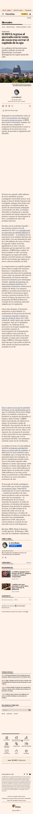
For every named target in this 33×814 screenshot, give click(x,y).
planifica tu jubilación (6, 747)
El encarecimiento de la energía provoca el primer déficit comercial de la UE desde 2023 (16, 676)
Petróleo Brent (28, 10)
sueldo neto (26, 740)
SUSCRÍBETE (24, 14)
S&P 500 (16, 10)
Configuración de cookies (7, 798)
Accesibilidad (27, 798)
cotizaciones (7, 753)
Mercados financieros (7, 600)
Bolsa (3, 27)
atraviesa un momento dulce (15, 487)
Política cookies (21, 796)
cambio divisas (16, 746)
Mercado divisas (10, 27)
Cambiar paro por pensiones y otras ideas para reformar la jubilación (20, 587)
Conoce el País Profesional (16, 760)
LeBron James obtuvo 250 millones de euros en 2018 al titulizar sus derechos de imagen (15, 696)
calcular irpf (7, 740)
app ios (16, 753)
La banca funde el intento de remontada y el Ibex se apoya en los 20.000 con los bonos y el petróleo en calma (16, 689)
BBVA (16, 600)
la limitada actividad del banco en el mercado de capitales (15, 449)
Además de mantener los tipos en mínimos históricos (15, 283)
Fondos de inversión (21, 27)
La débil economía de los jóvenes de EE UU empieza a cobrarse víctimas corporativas (21, 574)
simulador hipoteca (16, 740)
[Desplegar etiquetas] (30, 599)
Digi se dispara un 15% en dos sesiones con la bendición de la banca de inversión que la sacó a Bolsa (16, 682)
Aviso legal (14, 796)
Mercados (7, 22)
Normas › (29, 562)
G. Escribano (16, 97)
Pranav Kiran (15, 579)
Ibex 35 (4, 10)
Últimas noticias (7, 672)
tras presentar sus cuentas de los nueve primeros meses (15, 119)
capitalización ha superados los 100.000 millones (16, 231)
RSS (11, 800)
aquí (27, 611)
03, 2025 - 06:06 (16, 99)
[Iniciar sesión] (30, 14)
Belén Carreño (15, 591)
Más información (5, 607)
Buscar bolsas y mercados (10, 705)
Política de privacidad (19, 798)
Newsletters (15, 800)
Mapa (8, 800)
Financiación (5, 31)
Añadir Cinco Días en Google (11, 110)
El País (29, 17)
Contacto (10, 796)
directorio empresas (26, 746)
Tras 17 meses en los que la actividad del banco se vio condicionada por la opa (16, 410)
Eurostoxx (9, 713)
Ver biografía (13, 545)
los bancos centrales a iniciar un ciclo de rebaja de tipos (15, 317)
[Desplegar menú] (3, 14)
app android (26, 753)
